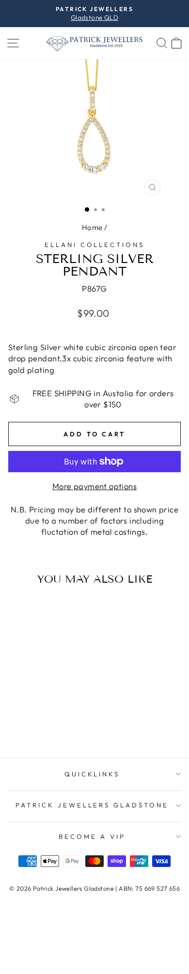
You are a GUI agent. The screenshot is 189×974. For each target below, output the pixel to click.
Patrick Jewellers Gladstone (92, 805)
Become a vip (92, 836)
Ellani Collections (95, 244)
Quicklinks (92, 774)
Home (92, 227)
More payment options (94, 486)
